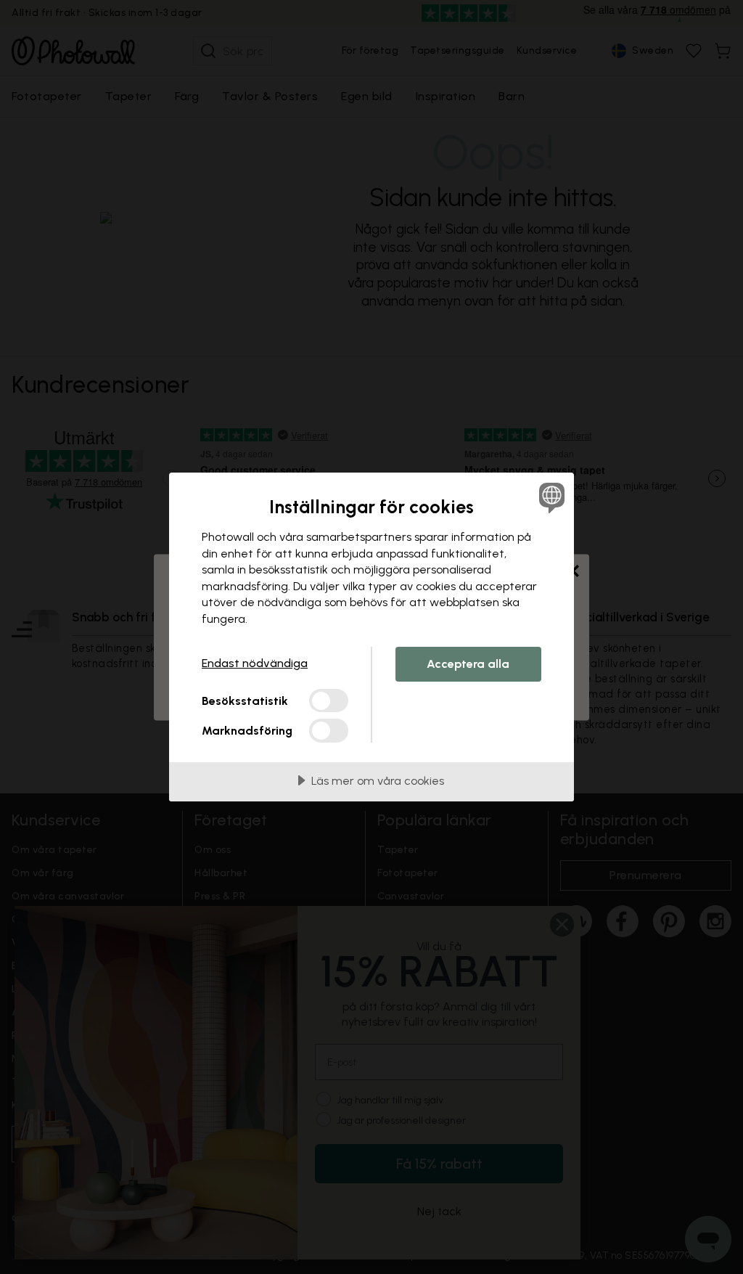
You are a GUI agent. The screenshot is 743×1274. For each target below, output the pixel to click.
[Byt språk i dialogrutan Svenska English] (550, 497)
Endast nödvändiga (255, 663)
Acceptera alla (468, 664)
